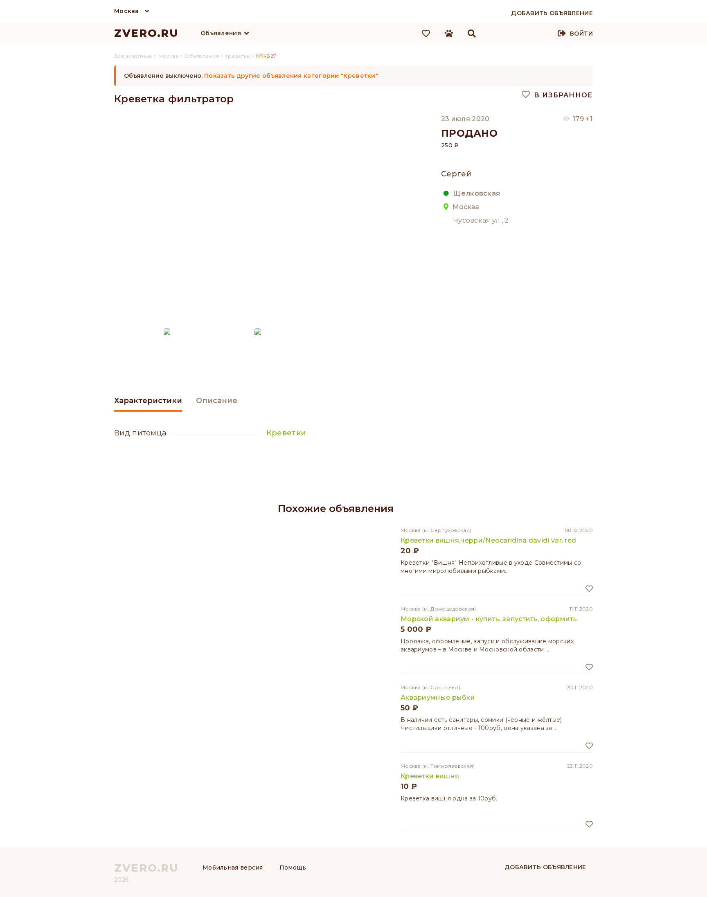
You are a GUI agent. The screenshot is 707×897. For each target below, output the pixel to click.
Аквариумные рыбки (438, 697)
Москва (126, 11)
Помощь (292, 867)
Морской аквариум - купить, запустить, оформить (489, 619)
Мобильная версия (233, 867)
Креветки (286, 432)
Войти (581, 33)
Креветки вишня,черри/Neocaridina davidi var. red (488, 540)
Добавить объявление (545, 867)
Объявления (220, 33)
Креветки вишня (430, 776)
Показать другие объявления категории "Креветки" (291, 75)
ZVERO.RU (146, 33)
